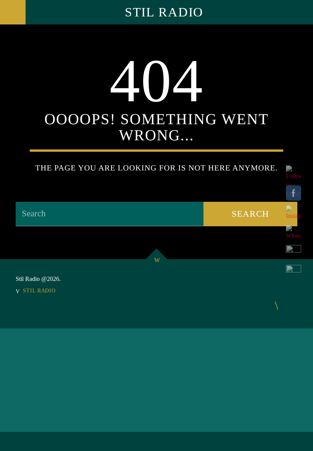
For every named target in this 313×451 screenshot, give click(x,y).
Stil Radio (164, 12)
